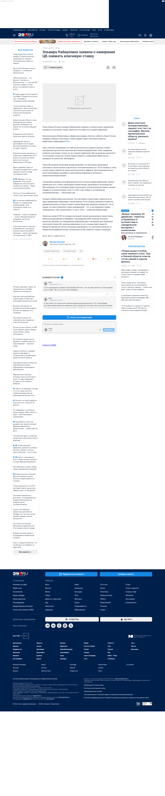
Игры (100, 30)
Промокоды (109, 30)
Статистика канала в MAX (23, 610)
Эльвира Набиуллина (51, 251)
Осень (102, 588)
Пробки (83, 35)
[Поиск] (140, 35)
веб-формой (50, 699)
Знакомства (33, 30)
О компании (18, 592)
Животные (49, 606)
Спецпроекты (131, 603)
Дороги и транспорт (53, 599)
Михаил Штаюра (57, 242)
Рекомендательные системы (93, 691)
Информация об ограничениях (94, 685)
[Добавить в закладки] (108, 67)
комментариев (54, 67)
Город (47, 595)
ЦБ (81, 251)
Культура (78, 592)
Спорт (128, 585)
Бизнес (48, 588)
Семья (102, 610)
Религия (103, 606)
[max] (65, 625)
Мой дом (78, 599)
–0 (113, 294)
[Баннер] (47, 41)
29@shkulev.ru (37, 696)
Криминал (79, 588)
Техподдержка (18, 603)
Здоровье (49, 610)
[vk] (53, 625)
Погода (42, 30)
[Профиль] (150, 35)
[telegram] (47, 625)
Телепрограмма (53, 30)
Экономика (130, 599)
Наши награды (19, 595)
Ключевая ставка (70, 251)
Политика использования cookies (94, 688)
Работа (103, 599)
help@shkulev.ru (28, 699)
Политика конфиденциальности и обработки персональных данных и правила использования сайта (116, 697)
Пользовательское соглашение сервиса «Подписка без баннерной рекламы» (108, 694)
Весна (47, 592)
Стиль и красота (132, 588)
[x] (71, 625)
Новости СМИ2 (49, 345)
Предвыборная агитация (23, 606)
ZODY (94, 30)
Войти (50, 330)
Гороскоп (74, 30)
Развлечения (105, 603)
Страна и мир (131, 592)
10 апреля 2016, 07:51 (50, 61)
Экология (129, 595)
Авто (47, 585)
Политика (104, 592)
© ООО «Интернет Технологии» (48, 704)
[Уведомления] (145, 35)
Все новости (25, 50)
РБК (68, 141)
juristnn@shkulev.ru (64, 697)
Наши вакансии (19, 599)
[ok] (59, 625)
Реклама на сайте (20, 585)
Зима (77, 585)
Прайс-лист (17, 588)
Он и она (103, 585)
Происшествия (106, 595)
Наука (77, 603)
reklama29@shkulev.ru (122, 679)
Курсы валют (85, 30)
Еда (46, 603)
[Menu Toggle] (14, 35)
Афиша (65, 30)
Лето (76, 595)
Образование (80, 610)
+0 (107, 294)
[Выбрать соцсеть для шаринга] (114, 67)
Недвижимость (19, 30)
